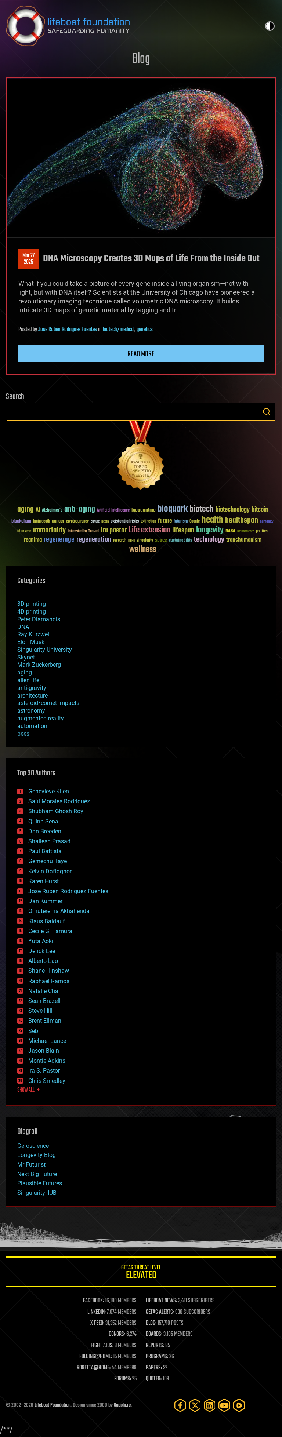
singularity (145, 540)
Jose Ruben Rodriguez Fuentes (67, 329)
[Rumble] (239, 1405)
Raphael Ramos (48, 981)
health (212, 520)
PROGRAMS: (157, 1356)
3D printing (31, 603)
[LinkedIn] (210, 1405)
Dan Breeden (44, 831)
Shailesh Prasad (49, 841)
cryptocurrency (77, 521)
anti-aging (79, 509)
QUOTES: (154, 1379)
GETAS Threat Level (141, 1273)
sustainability (180, 540)
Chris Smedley (46, 1080)
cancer (58, 521)
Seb (33, 1030)
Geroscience (33, 1145)
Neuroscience (245, 532)
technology (209, 540)
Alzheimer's (52, 510)
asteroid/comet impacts (48, 702)
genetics (145, 329)
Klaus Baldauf (46, 921)
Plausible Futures (39, 1183)
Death (105, 522)
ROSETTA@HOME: (94, 1368)
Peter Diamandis (38, 619)
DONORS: (117, 1334)
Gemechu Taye (47, 861)
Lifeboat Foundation (52, 1405)
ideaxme (24, 531)
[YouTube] (224, 1405)
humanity (267, 522)
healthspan (241, 520)
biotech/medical (118, 329)
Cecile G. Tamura (50, 931)
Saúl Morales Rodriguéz (59, 801)
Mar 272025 (28, 259)
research (119, 540)
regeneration (93, 539)
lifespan (183, 530)
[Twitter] (195, 1405)
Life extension (149, 530)
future (165, 520)
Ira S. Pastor (44, 1070)
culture (95, 522)
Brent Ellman (44, 1020)
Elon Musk (30, 642)
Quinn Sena (43, 821)
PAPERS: (154, 1368)
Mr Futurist (31, 1164)
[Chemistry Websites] (141, 457)
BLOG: (151, 1323)
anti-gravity (31, 687)
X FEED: (97, 1323)
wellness (142, 549)
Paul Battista (45, 851)
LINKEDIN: (96, 1312)
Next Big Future (37, 1174)
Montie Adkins (46, 1060)
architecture (32, 695)
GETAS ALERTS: (160, 1312)
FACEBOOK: (93, 1301)
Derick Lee (41, 950)
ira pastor (114, 530)
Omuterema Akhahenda (59, 910)
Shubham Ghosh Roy (55, 811)
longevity (210, 530)
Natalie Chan (45, 990)
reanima (33, 539)
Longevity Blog (36, 1155)
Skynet (26, 657)
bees (23, 733)
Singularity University (44, 649)
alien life (28, 680)
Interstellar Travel (83, 531)
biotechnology (233, 510)
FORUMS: (122, 1379)
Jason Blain (43, 1050)
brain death (41, 521)
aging (25, 509)
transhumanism (243, 539)
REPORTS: (155, 1345)
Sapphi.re (122, 1405)
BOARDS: (154, 1334)
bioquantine (143, 510)
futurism (181, 521)
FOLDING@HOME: (95, 1356)
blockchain (21, 521)
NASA (230, 531)
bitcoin (260, 510)
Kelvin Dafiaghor (50, 871)
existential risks (125, 521)
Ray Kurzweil (34, 634)
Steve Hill (40, 1010)
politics (262, 531)
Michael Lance (47, 1040)
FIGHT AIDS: (102, 1345)
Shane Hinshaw (48, 970)
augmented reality (40, 718)
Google (194, 521)
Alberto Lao (43, 960)
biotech (201, 509)
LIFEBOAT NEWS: (161, 1301)
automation (32, 726)
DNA (23, 626)
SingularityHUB (37, 1192)
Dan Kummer (45, 901)
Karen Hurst (43, 881)
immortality (49, 530)
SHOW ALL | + (28, 1090)
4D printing (31, 611)
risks (131, 540)
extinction (148, 521)
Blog (141, 59)
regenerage (59, 540)
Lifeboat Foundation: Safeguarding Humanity (122, 26)
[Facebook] (180, 1405)
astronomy (31, 710)
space (161, 540)
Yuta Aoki (40, 941)
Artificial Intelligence (113, 510)
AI (38, 510)
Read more (141, 354)
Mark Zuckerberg (39, 664)
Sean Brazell (44, 1000)
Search (266, 412)
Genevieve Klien (48, 791)
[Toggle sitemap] (255, 26)
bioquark (173, 509)
